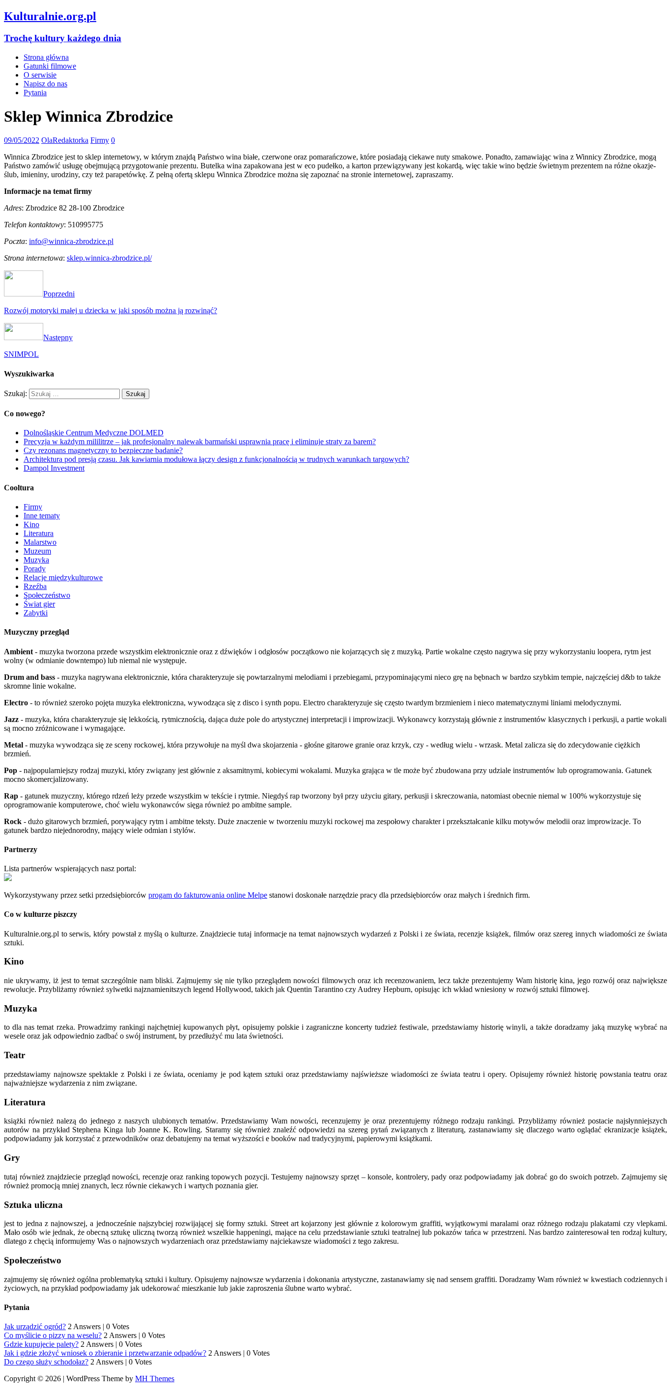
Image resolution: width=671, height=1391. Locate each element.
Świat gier (39, 604)
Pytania (35, 92)
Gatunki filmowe (50, 66)
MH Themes (154, 1378)
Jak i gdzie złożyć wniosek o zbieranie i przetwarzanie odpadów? (105, 1353)
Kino (31, 524)
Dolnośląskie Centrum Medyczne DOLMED (94, 432)
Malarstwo (40, 542)
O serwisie (40, 75)
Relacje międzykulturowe (63, 577)
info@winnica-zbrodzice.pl (71, 241)
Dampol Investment (54, 468)
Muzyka (36, 560)
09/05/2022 (21, 140)
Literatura (39, 533)
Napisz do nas (45, 84)
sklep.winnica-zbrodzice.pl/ (109, 258)
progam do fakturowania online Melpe (207, 895)
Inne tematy (42, 515)
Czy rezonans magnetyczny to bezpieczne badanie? (103, 450)
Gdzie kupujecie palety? (41, 1344)
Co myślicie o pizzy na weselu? (53, 1335)
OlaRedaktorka (64, 140)
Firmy (99, 140)
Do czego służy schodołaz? (46, 1362)
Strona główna (46, 57)
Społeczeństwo (47, 595)
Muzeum (37, 551)
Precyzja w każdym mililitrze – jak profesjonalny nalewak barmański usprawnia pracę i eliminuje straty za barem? (200, 441)
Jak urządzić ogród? (35, 1326)
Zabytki (36, 613)
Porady (35, 568)
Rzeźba (35, 586)
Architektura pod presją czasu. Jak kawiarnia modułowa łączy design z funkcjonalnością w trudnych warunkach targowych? (216, 459)
